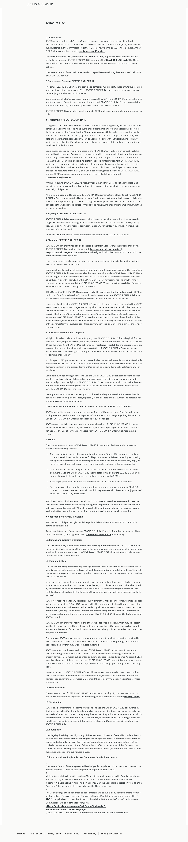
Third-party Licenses (111, 833)
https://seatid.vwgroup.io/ (105, 249)
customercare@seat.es (92, 51)
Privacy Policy (132, 696)
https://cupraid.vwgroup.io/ (61, 252)
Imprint (21, 833)
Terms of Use (35, 833)
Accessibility (90, 833)
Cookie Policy (72, 833)
